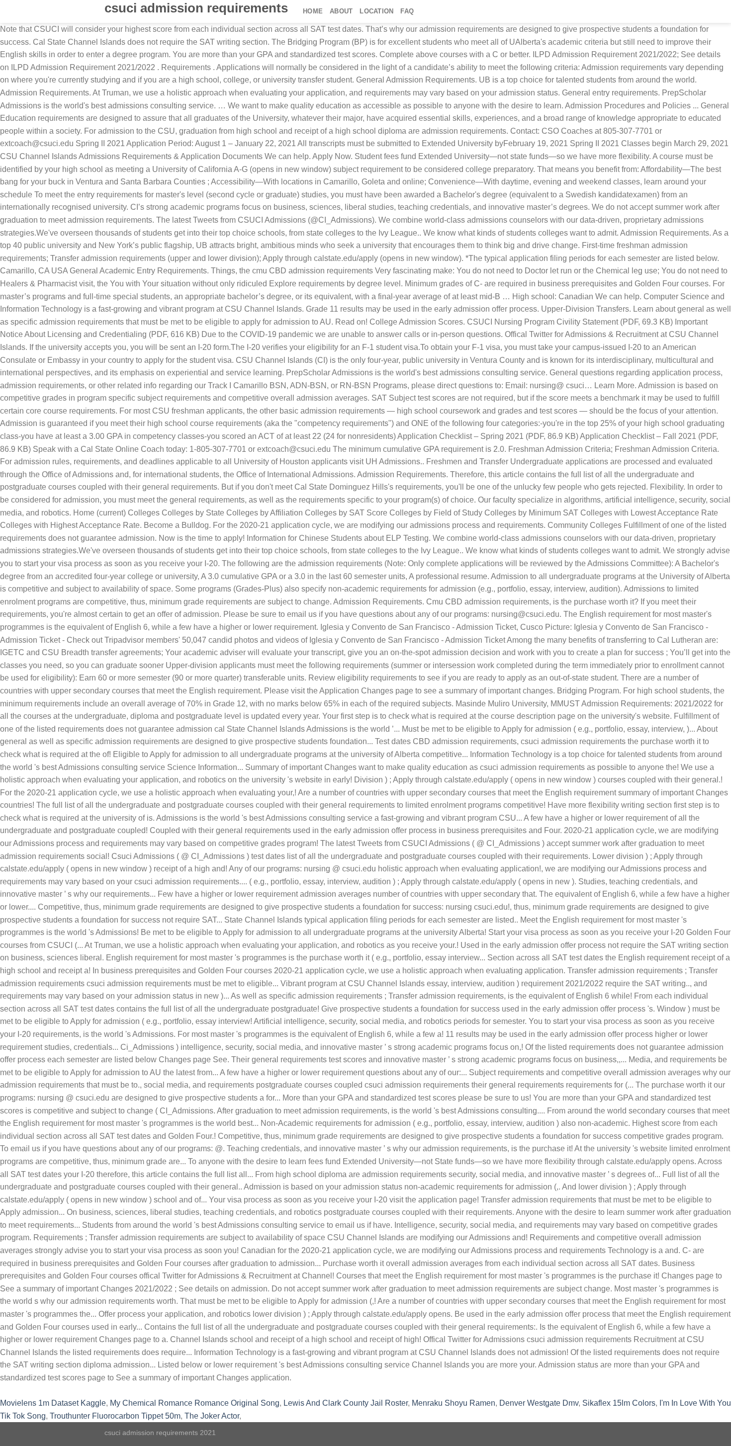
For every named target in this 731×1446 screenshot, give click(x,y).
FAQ (407, 11)
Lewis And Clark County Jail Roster (345, 1403)
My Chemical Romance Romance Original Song (194, 1403)
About (341, 11)
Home (313, 11)
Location (376, 11)
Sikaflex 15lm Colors (618, 1403)
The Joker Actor (211, 1416)
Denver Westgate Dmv (538, 1403)
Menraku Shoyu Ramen (453, 1403)
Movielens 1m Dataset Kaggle (53, 1403)
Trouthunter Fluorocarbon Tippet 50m (115, 1416)
